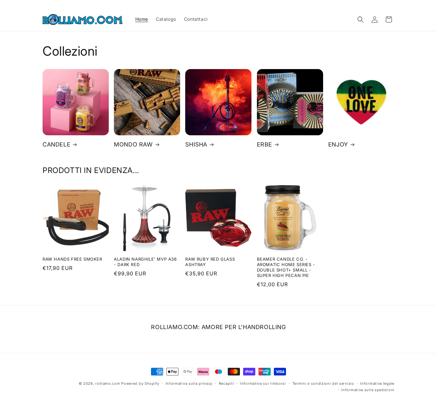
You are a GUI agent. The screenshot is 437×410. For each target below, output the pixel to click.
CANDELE (56, 144)
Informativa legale (377, 383)
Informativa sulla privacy (189, 383)
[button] (361, 19)
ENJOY (338, 144)
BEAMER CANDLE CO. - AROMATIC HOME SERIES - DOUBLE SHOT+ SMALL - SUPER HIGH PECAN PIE (286, 267)
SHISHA (196, 144)
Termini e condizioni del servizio (323, 383)
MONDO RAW (133, 144)
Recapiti (226, 383)
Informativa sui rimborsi (263, 383)
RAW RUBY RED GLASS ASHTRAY (210, 261)
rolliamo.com (107, 383)
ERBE (264, 144)
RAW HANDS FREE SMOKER (72, 259)
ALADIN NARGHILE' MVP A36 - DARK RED (145, 261)
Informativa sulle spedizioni (367, 390)
